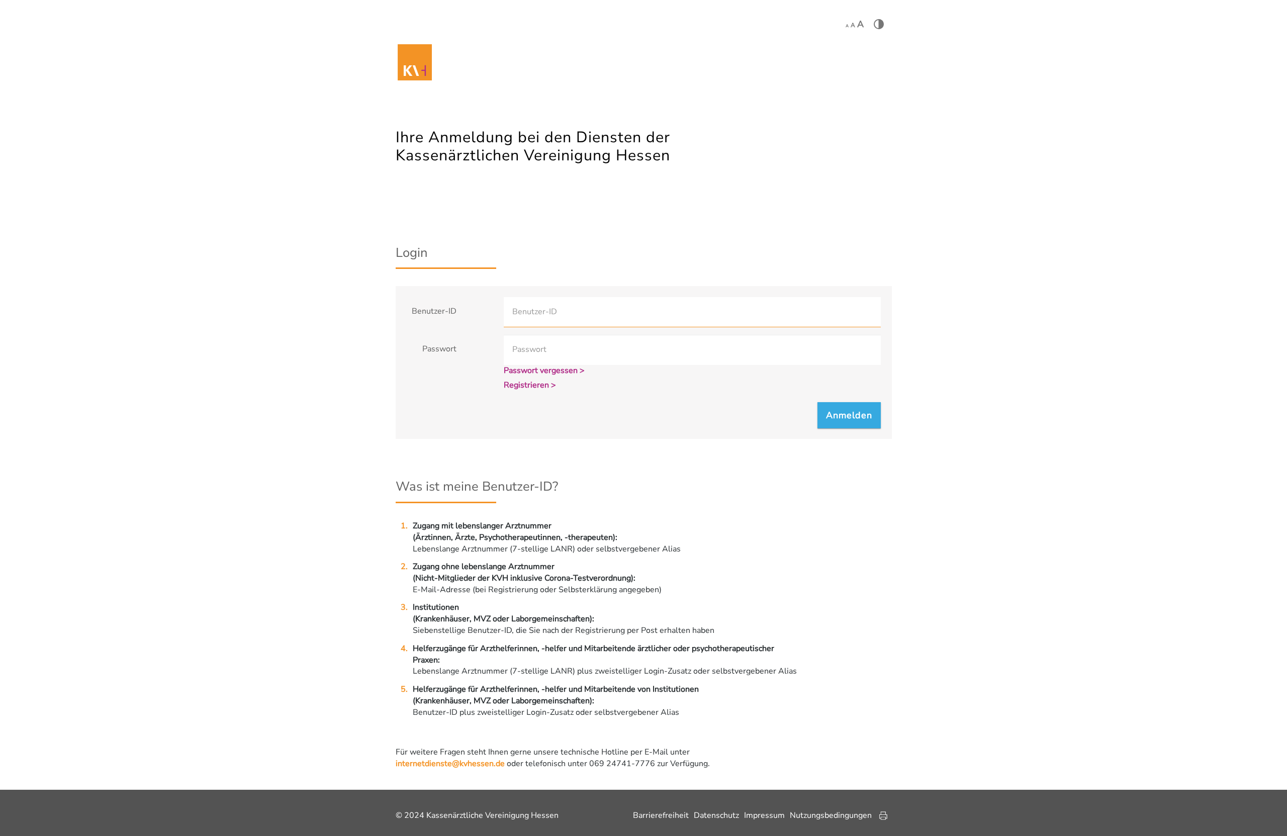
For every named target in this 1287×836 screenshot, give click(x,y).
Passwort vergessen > (544, 370)
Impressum (764, 815)
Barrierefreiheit (661, 815)
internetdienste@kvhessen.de (450, 763)
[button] (849, 415)
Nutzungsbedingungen (831, 815)
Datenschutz (716, 815)
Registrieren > (530, 385)
